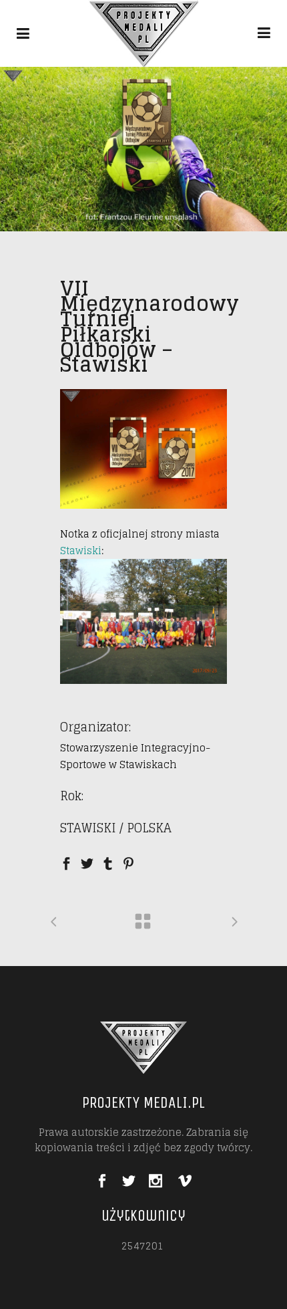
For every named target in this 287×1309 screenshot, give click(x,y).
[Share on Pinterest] (128, 862)
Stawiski (80, 551)
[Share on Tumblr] (107, 862)
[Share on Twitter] (87, 862)
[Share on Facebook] (66, 862)
